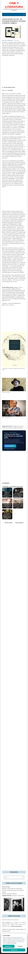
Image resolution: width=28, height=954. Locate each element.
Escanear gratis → (10, 446)
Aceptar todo (14, 950)
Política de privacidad (11, 943)
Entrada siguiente (19, 522)
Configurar (20, 946)
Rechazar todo (8, 946)
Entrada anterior (9, 522)
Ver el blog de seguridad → (9, 448)
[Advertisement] (14, 71)
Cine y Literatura (8, 40)
